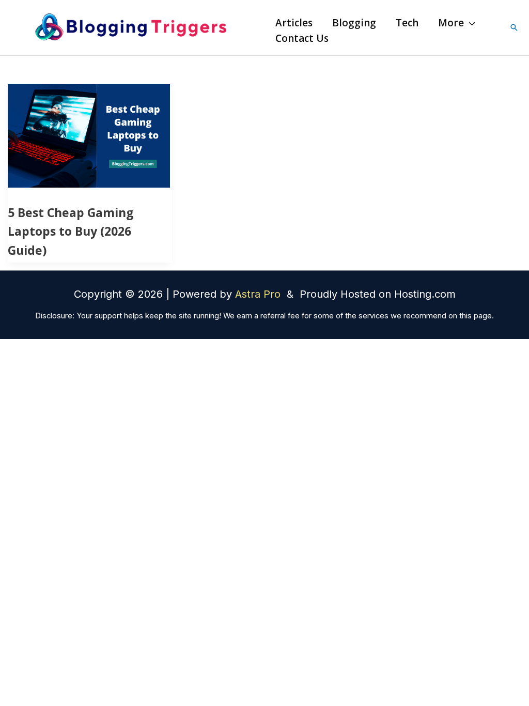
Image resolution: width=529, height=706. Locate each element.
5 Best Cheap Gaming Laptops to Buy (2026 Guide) (71, 231)
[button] (469, 22)
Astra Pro (259, 294)
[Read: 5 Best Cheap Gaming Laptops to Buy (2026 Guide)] (89, 135)
